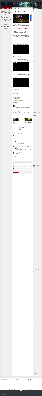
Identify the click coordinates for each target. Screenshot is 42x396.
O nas (25, 389)
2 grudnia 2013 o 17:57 (21, 156)
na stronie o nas (25, 108)
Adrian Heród (15, 12)
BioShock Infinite (20, 29)
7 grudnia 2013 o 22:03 (21, 148)
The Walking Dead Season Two (16, 102)
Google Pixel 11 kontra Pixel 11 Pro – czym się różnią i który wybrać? (7, 13)
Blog (29, 0)
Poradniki (14, 0)
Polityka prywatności (32, 389)
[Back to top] (21, 390)
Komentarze (16, 133)
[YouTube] (7, 8)
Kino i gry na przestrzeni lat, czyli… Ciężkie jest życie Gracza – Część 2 (22, 127)
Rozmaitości (18, 0)
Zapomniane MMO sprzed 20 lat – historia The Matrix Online (7, 20)
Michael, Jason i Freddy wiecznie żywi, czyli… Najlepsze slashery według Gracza (36, 218)
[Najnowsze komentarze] (9, 10)
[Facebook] (8, 8)
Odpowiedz (16, 139)
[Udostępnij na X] (31, 15)
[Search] (40, 1)
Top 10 (22, 0)
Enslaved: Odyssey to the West (24, 28)
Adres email (24, 166)
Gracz (14, 8)
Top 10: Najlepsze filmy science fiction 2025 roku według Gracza (36, 165)
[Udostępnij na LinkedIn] (31, 19)
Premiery (18, 8)
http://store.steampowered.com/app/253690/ (21, 143)
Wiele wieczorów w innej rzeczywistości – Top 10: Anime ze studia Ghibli (36, 322)
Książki (10, 0)
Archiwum (26, 0)
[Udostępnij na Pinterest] (31, 20)
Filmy (7, 0)
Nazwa (14, 166)
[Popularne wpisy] (6, 10)
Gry (3, 0)
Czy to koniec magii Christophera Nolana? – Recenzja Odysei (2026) (7, 17)
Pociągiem (26, 31)
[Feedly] (10, 8)
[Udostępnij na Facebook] (31, 17)
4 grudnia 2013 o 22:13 (18, 145)
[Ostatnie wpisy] (3, 10)
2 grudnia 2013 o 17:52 (19, 152)
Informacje (20, 133)
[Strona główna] (1, 1)
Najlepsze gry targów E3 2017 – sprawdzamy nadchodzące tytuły (37, 113)
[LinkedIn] (9, 8)
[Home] (21, 4)
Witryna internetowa (15, 168)
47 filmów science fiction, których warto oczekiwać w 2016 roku (36, 61)
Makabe (17, 148)
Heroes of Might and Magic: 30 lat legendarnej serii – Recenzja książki (7, 27)
